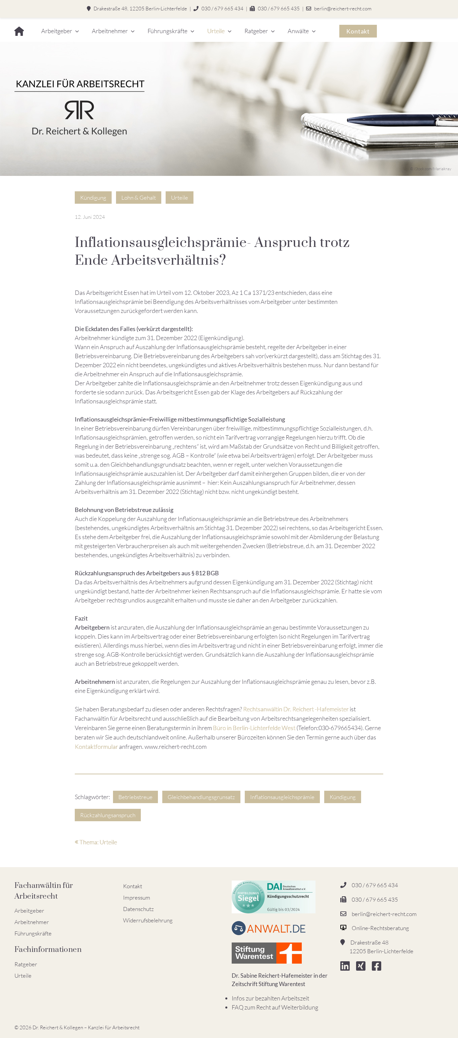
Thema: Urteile (97, 842)
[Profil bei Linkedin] (347, 967)
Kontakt (358, 31)
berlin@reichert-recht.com (342, 8)
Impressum (136, 897)
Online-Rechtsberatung (380, 927)
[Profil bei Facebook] (379, 967)
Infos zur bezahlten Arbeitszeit (270, 998)
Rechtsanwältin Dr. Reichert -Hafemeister (296, 709)
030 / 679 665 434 (222, 8)
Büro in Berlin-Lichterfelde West (254, 727)
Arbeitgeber (56, 31)
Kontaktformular (96, 746)
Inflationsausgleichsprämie (282, 796)
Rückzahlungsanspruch (107, 815)
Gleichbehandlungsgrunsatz (201, 796)
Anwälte (298, 31)
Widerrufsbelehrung (148, 920)
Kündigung (93, 197)
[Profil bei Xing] (363, 967)
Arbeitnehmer (110, 31)
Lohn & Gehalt (138, 197)
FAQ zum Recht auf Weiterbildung (275, 1007)
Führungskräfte (167, 31)
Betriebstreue (135, 796)
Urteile (216, 31)
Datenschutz (138, 908)
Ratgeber (256, 31)
